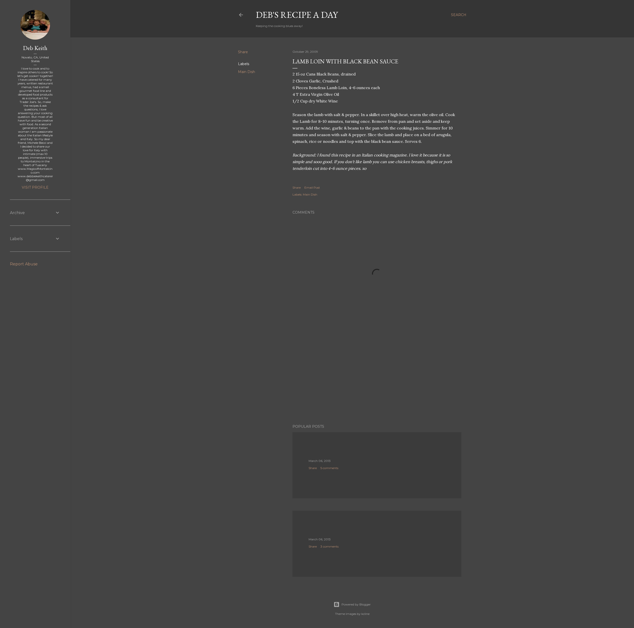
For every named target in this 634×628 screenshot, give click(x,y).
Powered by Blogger (356, 604)
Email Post (312, 187)
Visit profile (35, 187)
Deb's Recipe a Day (297, 15)
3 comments (329, 546)
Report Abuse (24, 264)
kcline (365, 614)
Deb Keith (35, 48)
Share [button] (243, 52)
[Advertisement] (376, 377)
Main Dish (246, 72)
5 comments (329, 468)
